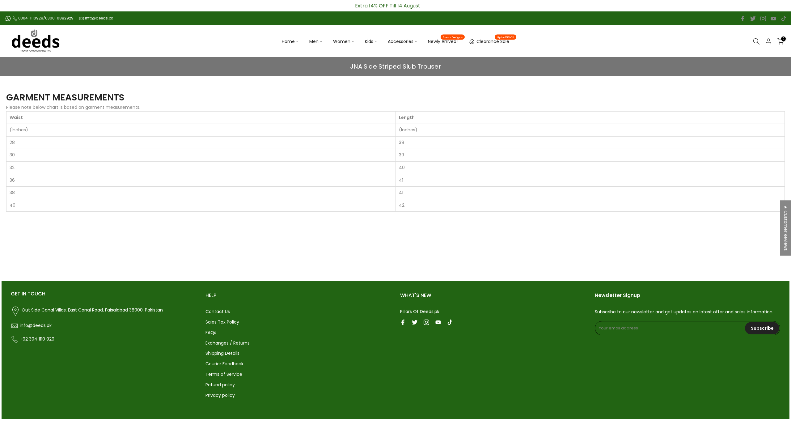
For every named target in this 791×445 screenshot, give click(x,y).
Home (288, 41)
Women (341, 41)
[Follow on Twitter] (753, 18)
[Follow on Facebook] (743, 18)
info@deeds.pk (99, 18)
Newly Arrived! (445, 41)
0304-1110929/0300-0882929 (46, 18)
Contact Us (217, 311)
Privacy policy (220, 395)
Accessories (400, 41)
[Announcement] (388, 6)
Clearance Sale (495, 40)
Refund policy (220, 385)
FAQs (210, 332)
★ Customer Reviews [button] (786, 228)
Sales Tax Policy (222, 322)
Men (314, 41)
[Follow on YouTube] (773, 18)
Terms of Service (223, 374)
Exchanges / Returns (227, 343)
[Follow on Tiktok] (783, 18)
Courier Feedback (224, 364)
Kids (369, 41)
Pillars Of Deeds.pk (419, 311)
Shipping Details (222, 353)
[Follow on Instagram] (763, 18)
